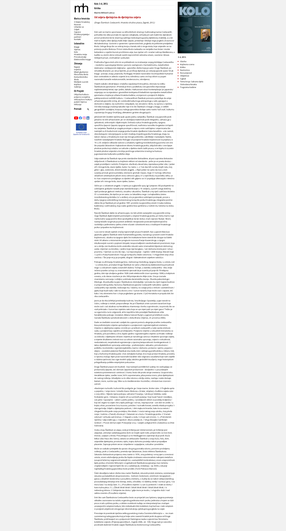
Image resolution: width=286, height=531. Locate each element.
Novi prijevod (186, 73)
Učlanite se (79, 27)
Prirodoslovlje (80, 57)
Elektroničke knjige (82, 59)
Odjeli (76, 29)
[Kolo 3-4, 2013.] (195, 52)
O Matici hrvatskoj (82, 22)
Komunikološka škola (81, 78)
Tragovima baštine (188, 87)
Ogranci (77, 32)
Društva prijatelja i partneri (82, 35)
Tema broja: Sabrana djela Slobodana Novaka (191, 83)
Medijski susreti (81, 81)
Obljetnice (184, 75)
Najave (77, 67)
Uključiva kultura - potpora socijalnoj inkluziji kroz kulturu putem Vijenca (83, 98)
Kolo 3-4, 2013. (101, 3)
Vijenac (77, 49)
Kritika (97, 8)
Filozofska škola (81, 74)
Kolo (76, 52)
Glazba (183, 61)
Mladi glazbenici (81, 72)
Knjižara (77, 84)
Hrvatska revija (80, 54)
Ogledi (183, 78)
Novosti (77, 24)
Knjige (76, 47)
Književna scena (187, 64)
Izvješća (77, 69)
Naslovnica (185, 70)
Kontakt (77, 39)
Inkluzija (77, 104)
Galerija (77, 86)
